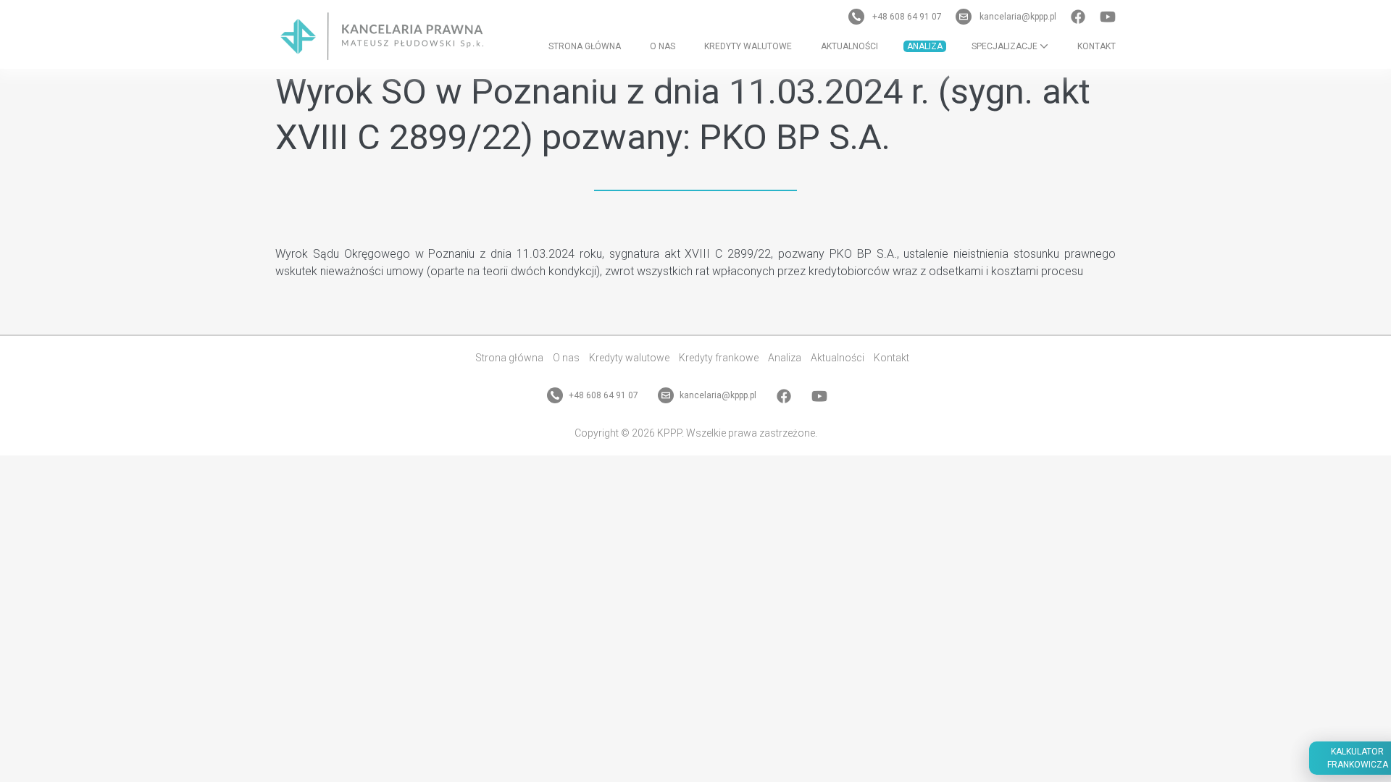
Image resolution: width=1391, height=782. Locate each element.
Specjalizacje (1006, 46)
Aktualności (849, 46)
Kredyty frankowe (719, 357)
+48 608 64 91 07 (907, 17)
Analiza (925, 46)
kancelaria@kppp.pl (1017, 17)
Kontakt (1096, 46)
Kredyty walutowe (748, 46)
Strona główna (584, 46)
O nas (662, 46)
